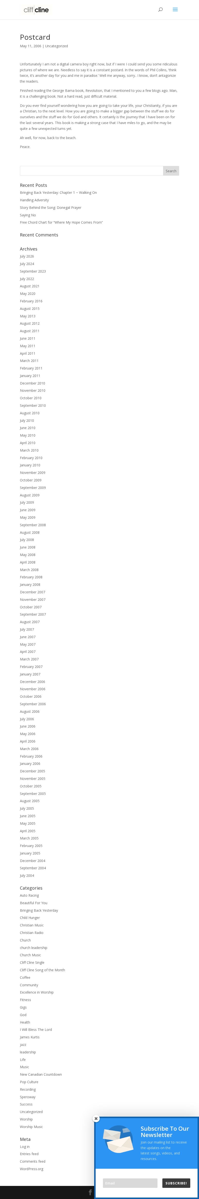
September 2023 (33, 271)
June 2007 (27, 637)
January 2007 (30, 674)
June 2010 (27, 427)
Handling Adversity (34, 200)
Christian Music (32, 925)
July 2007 (27, 629)
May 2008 (27, 554)
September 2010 (33, 405)
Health (25, 1022)
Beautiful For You (33, 903)
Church (25, 940)
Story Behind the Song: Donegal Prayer (50, 207)
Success (26, 1104)
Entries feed (29, 1154)
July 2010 (27, 420)
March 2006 (29, 748)
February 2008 (31, 577)
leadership (28, 1052)
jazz (23, 1044)
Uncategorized (56, 46)
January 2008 (30, 584)
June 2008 (27, 547)
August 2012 (30, 323)
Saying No (28, 215)
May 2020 (27, 293)
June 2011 (27, 338)
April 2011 (27, 353)
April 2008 (27, 562)
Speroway (27, 1097)
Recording (28, 1089)
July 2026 (27, 256)
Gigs (23, 1007)
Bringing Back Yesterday (39, 910)
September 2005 (33, 793)
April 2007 (27, 651)
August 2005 (30, 801)
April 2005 (27, 831)
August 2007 (30, 621)
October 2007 (30, 607)
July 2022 (27, 278)
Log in (25, 1146)
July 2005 (27, 808)
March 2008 (29, 569)
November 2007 (32, 599)
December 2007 (32, 592)
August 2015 (30, 308)
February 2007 (31, 666)
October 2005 (30, 786)
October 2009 (30, 480)
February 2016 (31, 301)
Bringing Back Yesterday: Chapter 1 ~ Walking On (58, 192)
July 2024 (27, 263)
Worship (26, 1119)
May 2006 (27, 733)
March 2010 (29, 450)
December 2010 (32, 383)
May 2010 (27, 435)
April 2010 (27, 442)
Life (23, 1059)
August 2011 (30, 331)
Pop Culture (29, 1082)
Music (24, 1067)
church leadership (33, 947)
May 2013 (27, 316)
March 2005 (29, 838)
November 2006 (32, 689)
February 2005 (31, 845)
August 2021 (30, 286)
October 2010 (30, 398)
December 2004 (32, 860)
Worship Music (31, 1126)
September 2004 (33, 868)
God (23, 1014)
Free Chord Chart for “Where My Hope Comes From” (61, 222)
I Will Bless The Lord (36, 1029)
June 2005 (27, 816)
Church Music (30, 955)
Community (29, 985)
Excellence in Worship (37, 992)
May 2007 (27, 644)
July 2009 (27, 502)
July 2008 (27, 539)
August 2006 (30, 711)
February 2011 (31, 368)
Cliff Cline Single (32, 962)
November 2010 (32, 390)
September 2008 (33, 525)
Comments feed (32, 1161)
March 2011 (29, 360)
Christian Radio (31, 932)
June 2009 (27, 510)
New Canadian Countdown (41, 1074)
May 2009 (27, 517)
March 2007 (29, 659)
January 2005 (30, 853)
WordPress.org (31, 1169)
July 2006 (27, 719)
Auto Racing (29, 895)
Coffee (25, 977)
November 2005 (32, 778)
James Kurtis (30, 1037)
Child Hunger (30, 917)
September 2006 (33, 704)
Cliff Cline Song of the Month (42, 970)
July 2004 (27, 875)
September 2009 (33, 487)
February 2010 (31, 457)
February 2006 (31, 756)
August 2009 (30, 495)
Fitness (25, 999)
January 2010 (30, 465)
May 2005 (27, 823)
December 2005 (32, 771)
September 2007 (33, 614)
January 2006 (30, 763)
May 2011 (27, 346)
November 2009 (32, 472)
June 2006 (27, 726)
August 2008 (30, 532)
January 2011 (30, 375)
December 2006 (32, 681)
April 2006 (27, 741)
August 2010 (30, 413)
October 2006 (30, 696)
